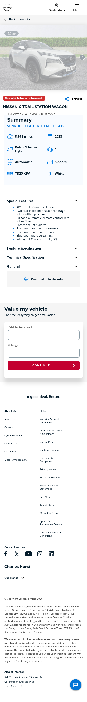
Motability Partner (50, 513)
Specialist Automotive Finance (51, 523)
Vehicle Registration (21, 327)
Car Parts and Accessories (19, 681)
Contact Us (10, 443)
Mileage (13, 345)
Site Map (45, 497)
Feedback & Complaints (46, 460)
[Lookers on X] (16, 553)
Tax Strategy (47, 505)
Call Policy (10, 451)
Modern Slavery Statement (49, 487)
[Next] (82, 57)
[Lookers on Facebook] (5, 553)
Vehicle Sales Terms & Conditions (51, 432)
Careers (9, 427)
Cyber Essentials (13, 435)
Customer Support (50, 450)
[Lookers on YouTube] (28, 553)
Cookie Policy (47, 442)
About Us (9, 419)
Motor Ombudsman (15, 459)
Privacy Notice (48, 469)
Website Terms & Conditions (49, 421)
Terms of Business (50, 477)
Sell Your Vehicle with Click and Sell (24, 677)
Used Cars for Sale (14, 686)
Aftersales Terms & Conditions (51, 534)
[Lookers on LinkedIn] (51, 553)
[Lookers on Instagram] (39, 553)
